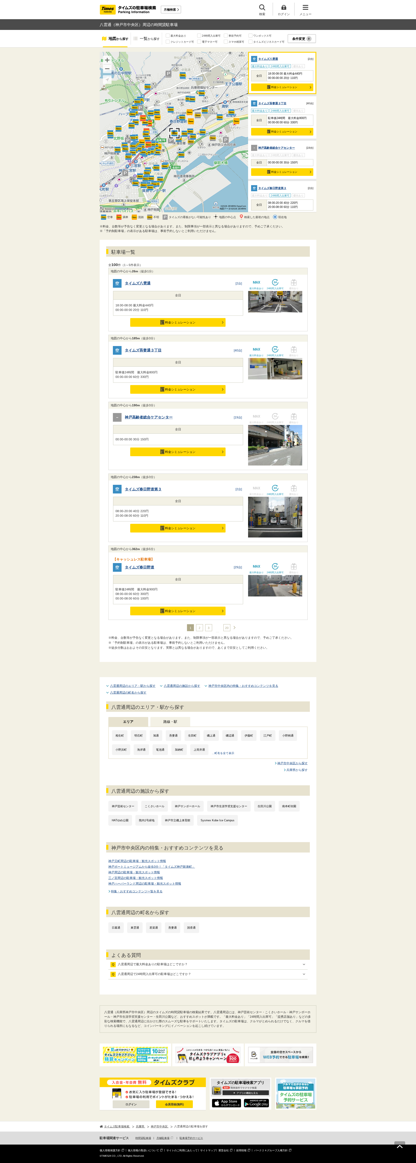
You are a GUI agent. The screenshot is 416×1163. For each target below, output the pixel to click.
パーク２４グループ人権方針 (271, 1150)
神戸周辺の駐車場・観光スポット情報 (134, 872)
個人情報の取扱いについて (143, 1150)
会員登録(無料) (174, 1104)
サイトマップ (208, 1150)
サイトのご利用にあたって (182, 1150)
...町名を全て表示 (223, 753)
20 (227, 628)
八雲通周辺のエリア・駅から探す (133, 686)
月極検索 (170, 9)
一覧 (150, 38)
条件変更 (301, 39)
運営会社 (223, 1150)
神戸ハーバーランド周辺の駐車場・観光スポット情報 (144, 883)
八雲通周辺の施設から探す (182, 686)
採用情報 (241, 1150)
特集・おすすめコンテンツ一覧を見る (136, 891)
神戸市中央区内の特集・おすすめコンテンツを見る (243, 686)
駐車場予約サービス (191, 1138)
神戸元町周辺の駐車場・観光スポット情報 (137, 861)
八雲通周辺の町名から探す (128, 692)
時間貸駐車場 (143, 1138)
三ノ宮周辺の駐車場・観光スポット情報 (135, 878)
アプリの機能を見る (247, 1093)
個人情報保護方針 (110, 1150)
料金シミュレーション (284, 87)
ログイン (131, 1104)
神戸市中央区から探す (292, 763)
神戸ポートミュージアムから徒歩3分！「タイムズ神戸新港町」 (151, 866)
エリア (128, 722)
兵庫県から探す (297, 770)
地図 (118, 38)
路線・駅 (170, 722)
